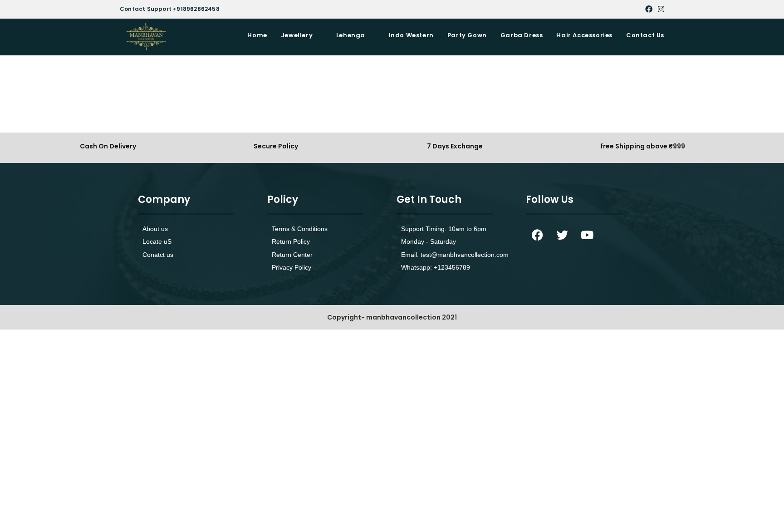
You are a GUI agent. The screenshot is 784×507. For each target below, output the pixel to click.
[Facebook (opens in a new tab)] (648, 9)
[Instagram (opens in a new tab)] (659, 9)
